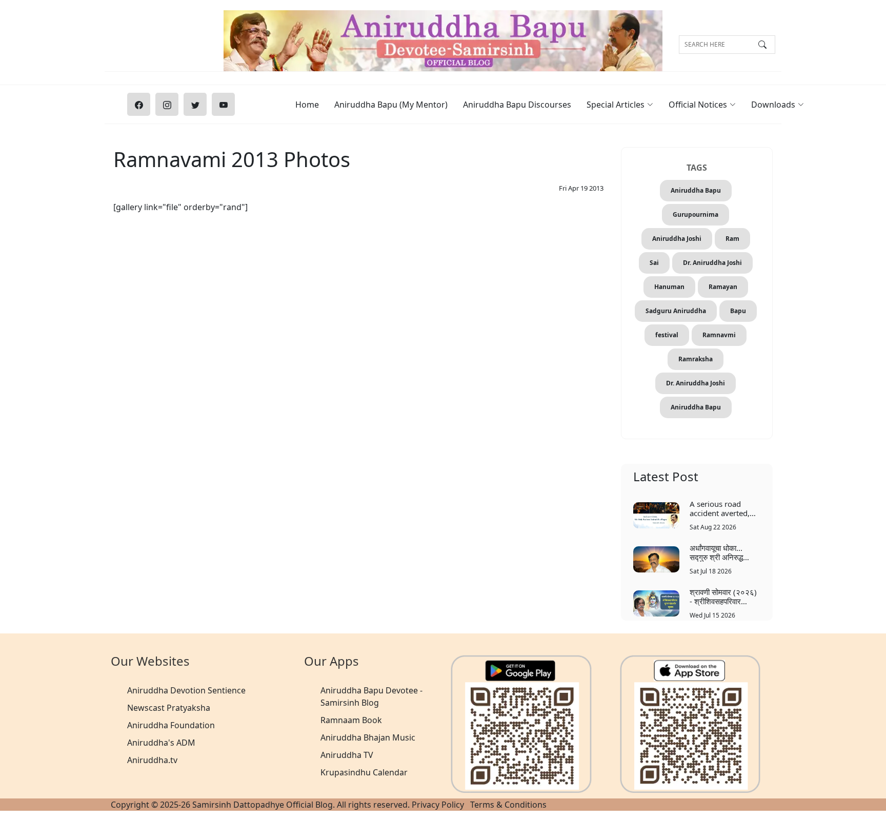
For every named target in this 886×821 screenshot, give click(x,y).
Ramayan (723, 286)
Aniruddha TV (346, 755)
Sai (654, 262)
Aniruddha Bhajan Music (367, 737)
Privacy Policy (438, 804)
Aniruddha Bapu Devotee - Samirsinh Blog (371, 696)
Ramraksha (695, 359)
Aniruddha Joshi (676, 238)
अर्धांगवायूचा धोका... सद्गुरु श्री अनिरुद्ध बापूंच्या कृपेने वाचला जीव (722, 552)
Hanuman (669, 286)
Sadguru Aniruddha (676, 310)
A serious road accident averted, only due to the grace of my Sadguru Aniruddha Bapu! (724, 508)
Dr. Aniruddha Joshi (712, 262)
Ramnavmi (719, 335)
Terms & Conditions (508, 804)
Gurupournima (695, 214)
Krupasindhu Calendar (364, 772)
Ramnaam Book (351, 720)
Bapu (738, 310)
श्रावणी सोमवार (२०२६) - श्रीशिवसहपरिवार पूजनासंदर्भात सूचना (723, 596)
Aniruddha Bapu (696, 190)
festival (666, 335)
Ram (732, 238)
